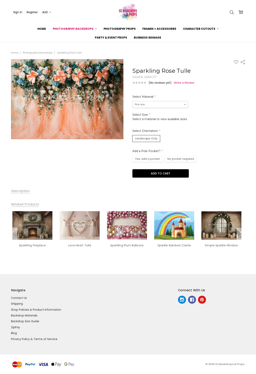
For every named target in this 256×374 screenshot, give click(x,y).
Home (41, 29)
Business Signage (147, 38)
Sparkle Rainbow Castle (174, 245)
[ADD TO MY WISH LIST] (46, 224)
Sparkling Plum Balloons (127, 245)
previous (13, 234)
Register (32, 12)
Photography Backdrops (73, 29)
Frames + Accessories (159, 29)
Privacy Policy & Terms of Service (34, 339)
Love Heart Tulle (79, 245)
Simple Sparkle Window (221, 245)
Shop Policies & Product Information (36, 310)
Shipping (17, 304)
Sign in (17, 12)
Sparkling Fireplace (32, 245)
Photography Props (120, 29)
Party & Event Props (111, 38)
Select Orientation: (146, 131)
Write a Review (184, 82)
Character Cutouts (199, 29)
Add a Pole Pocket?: (147, 151)
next (241, 234)
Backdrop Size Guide (25, 321)
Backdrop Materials (24, 315)
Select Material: (144, 96)
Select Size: (159, 117)
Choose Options (32, 232)
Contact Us (19, 298)
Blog (14, 333)
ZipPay (15, 327)
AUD (45, 12)
